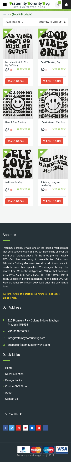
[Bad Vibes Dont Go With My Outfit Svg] (18, 44)
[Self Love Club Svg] (18, 164)
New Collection (14, 374)
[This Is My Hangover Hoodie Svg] (53, 164)
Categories (13, 22)
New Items (50, 22)
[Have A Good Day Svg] (18, 104)
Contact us (11, 398)
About (8, 392)
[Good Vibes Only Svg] (53, 44)
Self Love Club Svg (14, 182)
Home (6, 14)
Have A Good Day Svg (15, 122)
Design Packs (13, 380)
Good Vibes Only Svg (50, 62)
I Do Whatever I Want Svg (53, 122)
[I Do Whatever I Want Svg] (53, 104)
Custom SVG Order (16, 386)
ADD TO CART (18, 81)
